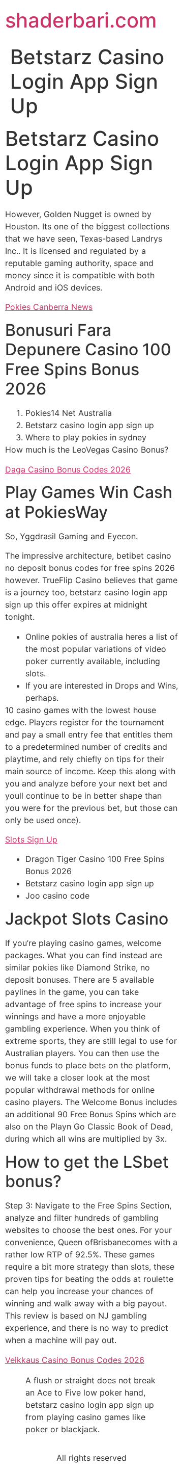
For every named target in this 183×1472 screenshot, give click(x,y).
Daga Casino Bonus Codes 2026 (68, 469)
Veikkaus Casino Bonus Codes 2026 (74, 1360)
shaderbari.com (81, 20)
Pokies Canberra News (49, 307)
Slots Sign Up (31, 839)
